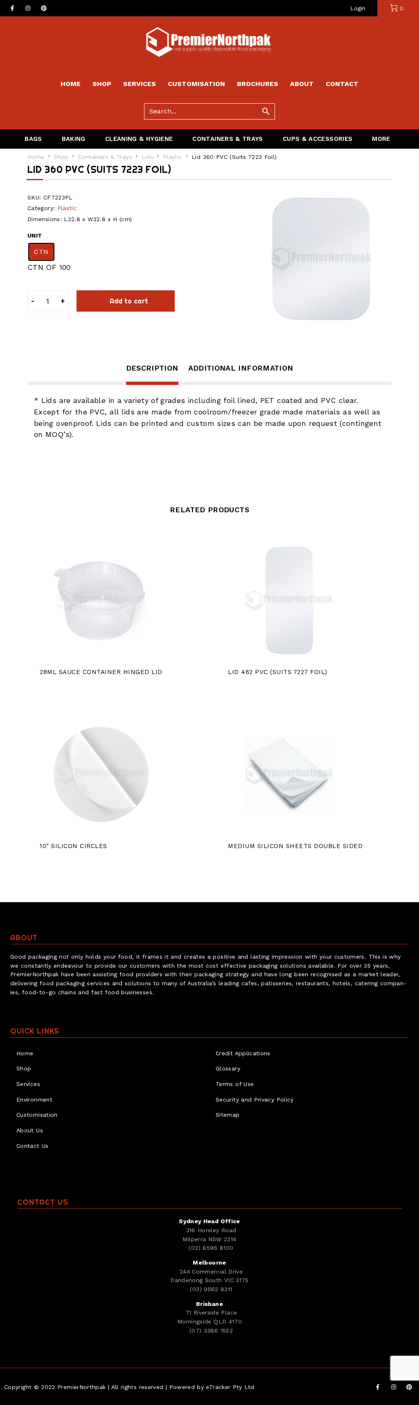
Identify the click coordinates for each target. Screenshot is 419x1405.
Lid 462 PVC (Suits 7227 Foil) (277, 672)
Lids (147, 157)
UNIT (34, 235)
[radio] (41, 252)
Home (35, 157)
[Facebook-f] (12, 8)
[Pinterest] (44, 8)
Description (152, 368)
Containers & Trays (105, 157)
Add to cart (129, 301)
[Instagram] (28, 8)
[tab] (152, 373)
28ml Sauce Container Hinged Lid (101, 672)
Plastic (172, 157)
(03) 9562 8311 (211, 1289)
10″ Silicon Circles (73, 846)
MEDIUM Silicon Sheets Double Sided (295, 846)
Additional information (240, 368)
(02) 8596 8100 (211, 1247)
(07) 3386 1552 (211, 1330)
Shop (61, 157)
